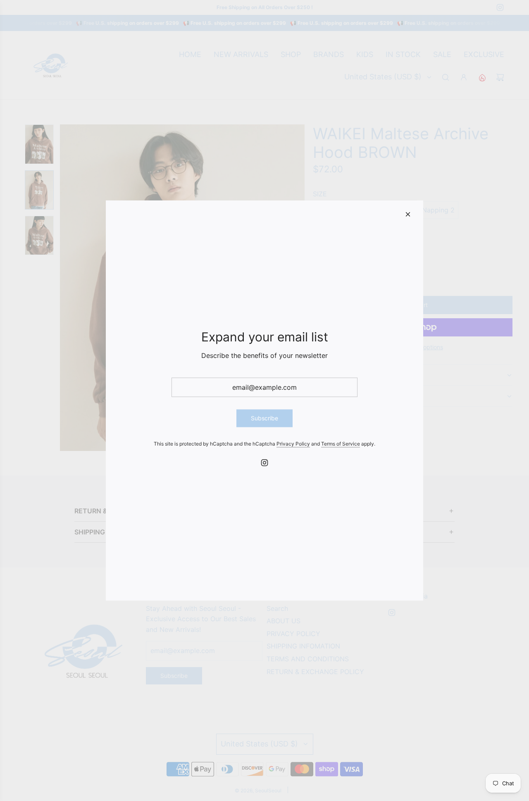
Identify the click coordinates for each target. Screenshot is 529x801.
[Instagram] (264, 462)
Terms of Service (340, 443)
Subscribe (264, 418)
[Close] (408, 214)
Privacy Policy (293, 443)
